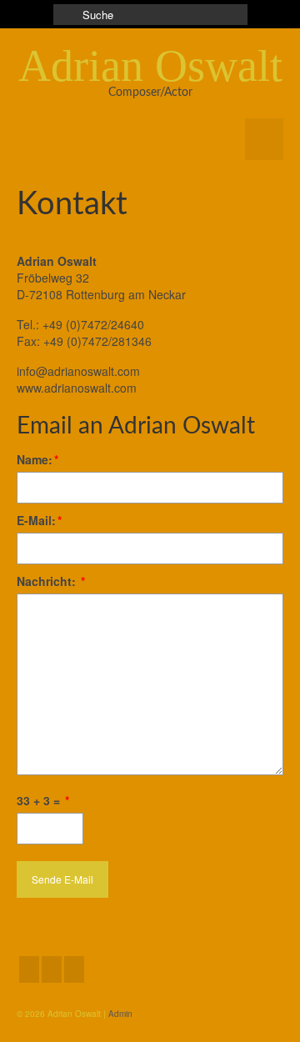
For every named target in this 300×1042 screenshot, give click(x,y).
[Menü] (264, 139)
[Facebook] (29, 969)
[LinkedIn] (52, 969)
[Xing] (74, 969)
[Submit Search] (65, 14)
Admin (120, 1013)
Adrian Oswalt (150, 66)
